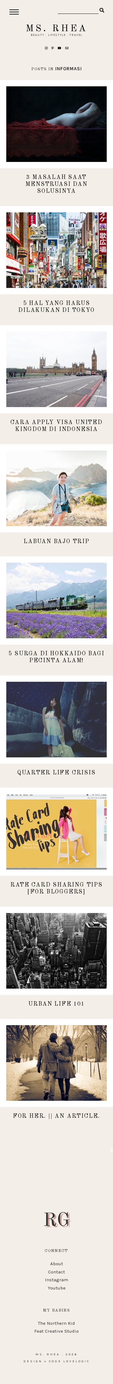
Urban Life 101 (56, 1004)
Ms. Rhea (57, 28)
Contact (56, 1272)
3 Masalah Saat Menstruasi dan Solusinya (56, 184)
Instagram (56, 1280)
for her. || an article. (56, 1116)
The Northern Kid (56, 1323)
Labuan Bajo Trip (56, 541)
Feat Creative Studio (56, 1331)
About (56, 1263)
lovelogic (76, 1361)
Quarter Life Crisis (56, 773)
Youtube (57, 1288)
